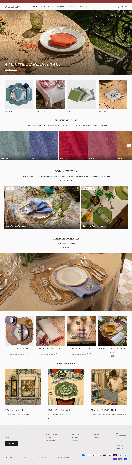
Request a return (50, 441)
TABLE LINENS (32, 7)
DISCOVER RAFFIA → (66, 248)
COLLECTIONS (61, 7)
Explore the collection (11, 70)
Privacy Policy (119, 445)
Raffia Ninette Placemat (81, 348)
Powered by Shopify (64, 457)
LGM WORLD (84, 7)
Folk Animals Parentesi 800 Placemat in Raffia (112, 349)
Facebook (96, 437)
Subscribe (11, 443)
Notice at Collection (120, 439)
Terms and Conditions (121, 442)
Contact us (49, 437)
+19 (27, 354)
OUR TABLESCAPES (47, 7)
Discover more (95, 419)
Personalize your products (55, 419)
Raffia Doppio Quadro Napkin (50, 348)
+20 (58, 354)
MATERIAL (73, 7)
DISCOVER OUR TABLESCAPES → (66, 180)
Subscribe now (9, 419)
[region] (66, 145)
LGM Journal (75, 434)
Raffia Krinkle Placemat (20, 348)
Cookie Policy (119, 448)
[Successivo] (129, 145)
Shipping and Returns (52, 434)
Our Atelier (75, 437)
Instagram (96, 434)
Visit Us (74, 441)
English (109, 7)
